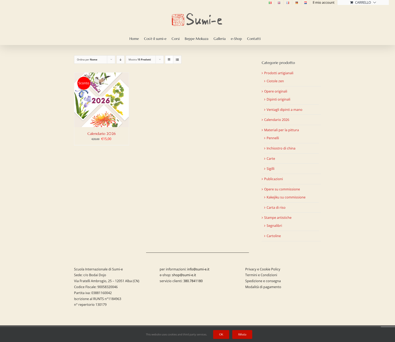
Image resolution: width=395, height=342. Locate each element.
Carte (271, 158)
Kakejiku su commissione (286, 197)
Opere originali (275, 91)
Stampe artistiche (278, 217)
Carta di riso (276, 207)
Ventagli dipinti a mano (284, 109)
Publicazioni (273, 179)
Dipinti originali (278, 99)
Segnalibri (274, 225)
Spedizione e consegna (263, 281)
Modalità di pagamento (263, 287)
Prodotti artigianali (278, 73)
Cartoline (274, 236)
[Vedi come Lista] (177, 60)
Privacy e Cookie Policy (262, 269)
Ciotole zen (275, 81)
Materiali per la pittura (281, 130)
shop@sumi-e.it (184, 275)
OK (221, 334)
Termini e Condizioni (261, 275)
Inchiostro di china (281, 148)
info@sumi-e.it (198, 269)
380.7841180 (193, 281)
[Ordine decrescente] (120, 59)
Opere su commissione (282, 189)
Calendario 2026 (101, 133)
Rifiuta (242, 334)
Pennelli (273, 138)
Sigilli (270, 168)
